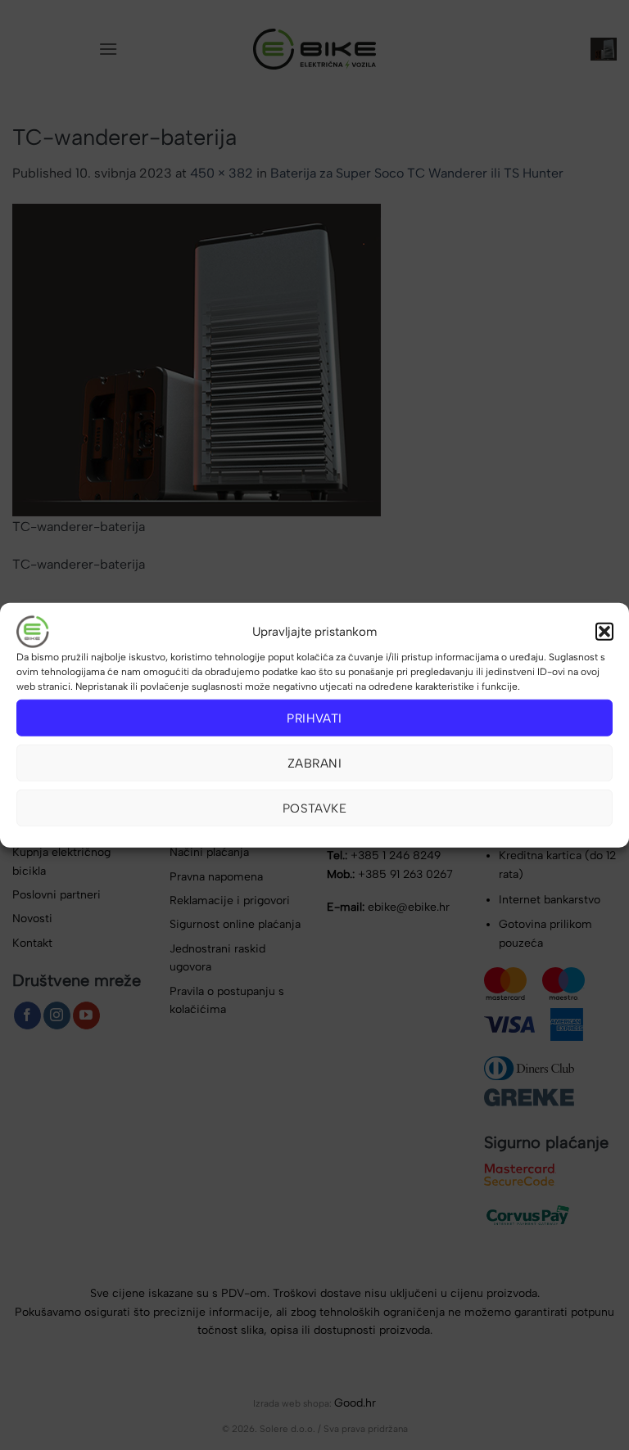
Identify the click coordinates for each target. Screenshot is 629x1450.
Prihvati (314, 717)
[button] (604, 632)
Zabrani (314, 762)
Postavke (315, 807)
